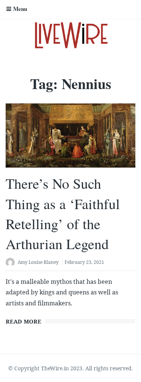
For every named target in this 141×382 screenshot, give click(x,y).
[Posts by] (12, 263)
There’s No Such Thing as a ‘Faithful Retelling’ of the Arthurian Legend (63, 213)
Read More (23, 321)
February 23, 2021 (84, 262)
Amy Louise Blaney (38, 262)
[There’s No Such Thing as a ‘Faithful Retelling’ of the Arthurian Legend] (70, 135)
